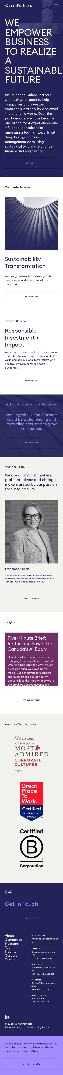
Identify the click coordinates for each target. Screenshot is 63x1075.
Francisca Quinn (17, 569)
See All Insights (31, 700)
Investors (12, 943)
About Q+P (32, 163)
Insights (10, 951)
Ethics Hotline (31, 1063)
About (9, 935)
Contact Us (31, 918)
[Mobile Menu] (55, 5)
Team (9, 947)
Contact (11, 959)
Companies (13, 939)
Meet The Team (31, 598)
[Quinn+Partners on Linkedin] (7, 1017)
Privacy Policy (13, 1027)
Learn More (31, 296)
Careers (11, 955)
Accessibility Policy (38, 1027)
